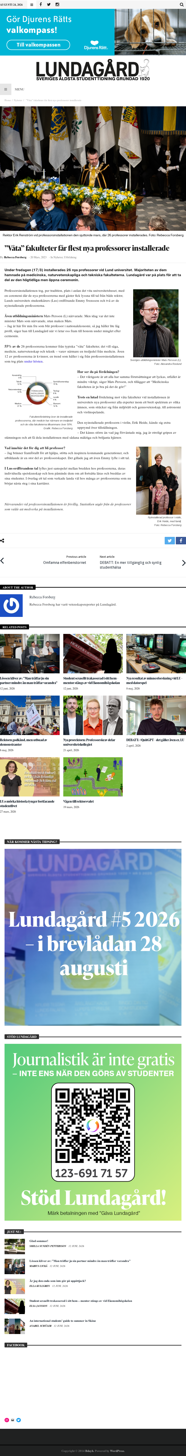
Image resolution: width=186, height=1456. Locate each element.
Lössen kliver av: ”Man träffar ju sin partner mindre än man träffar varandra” (28, 680)
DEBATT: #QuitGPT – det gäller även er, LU (155, 740)
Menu (19, 89)
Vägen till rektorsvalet (78, 801)
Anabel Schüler (40, 1326)
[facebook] (181, 540)
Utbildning (70, 257)
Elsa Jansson (38, 1306)
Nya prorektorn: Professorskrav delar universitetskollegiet (89, 742)
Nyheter (18, 100)
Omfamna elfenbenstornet (64, 560)
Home (8, 100)
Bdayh (89, 1451)
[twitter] (170, 540)
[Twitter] (49, 4)
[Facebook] (40, 4)
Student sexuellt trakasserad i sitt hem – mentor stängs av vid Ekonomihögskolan (91, 680)
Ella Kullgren (40, 1286)
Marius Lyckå (38, 1266)
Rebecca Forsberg (15, 257)
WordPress (117, 1451)
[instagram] (57, 4)
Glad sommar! (38, 1241)
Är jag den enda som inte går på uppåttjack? (57, 1280)
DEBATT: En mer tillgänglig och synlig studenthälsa (131, 562)
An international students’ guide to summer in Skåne (62, 1320)
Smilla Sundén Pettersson (48, 1246)
